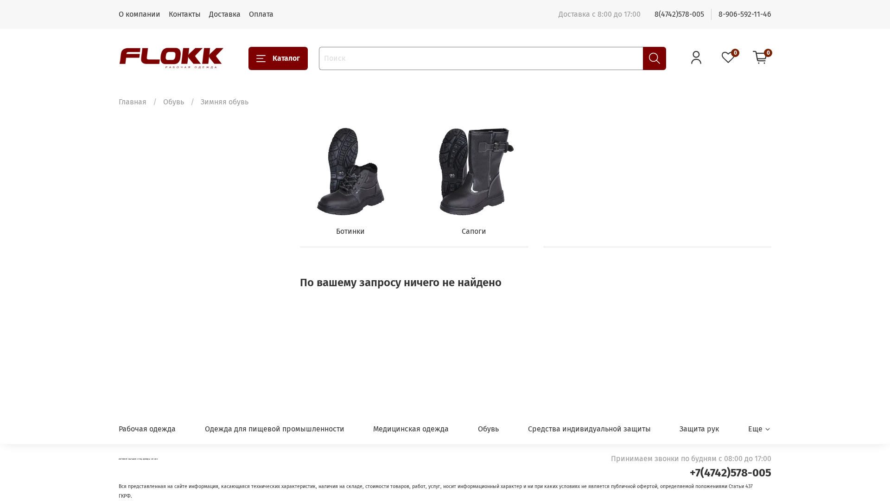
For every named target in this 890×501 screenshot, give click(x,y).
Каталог (286, 58)
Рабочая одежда (147, 428)
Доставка (225, 14)
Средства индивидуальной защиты (589, 428)
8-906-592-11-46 (744, 14)
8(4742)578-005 (679, 14)
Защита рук (699, 428)
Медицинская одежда (411, 428)
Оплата (261, 14)
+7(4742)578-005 (730, 472)
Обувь (173, 101)
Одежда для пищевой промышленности (274, 428)
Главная (132, 101)
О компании (139, 14)
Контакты (185, 14)
